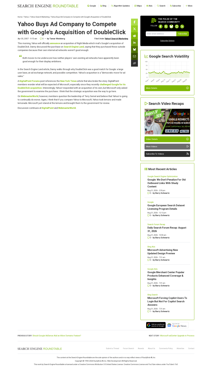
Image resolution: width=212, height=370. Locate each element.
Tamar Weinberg (57, 38)
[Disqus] (73, 144)
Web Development (114, 361)
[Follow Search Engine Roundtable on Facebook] (161, 26)
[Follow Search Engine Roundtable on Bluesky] (171, 26)
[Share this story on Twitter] (134, 28)
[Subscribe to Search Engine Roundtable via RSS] (182, 26)
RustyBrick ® (98, 361)
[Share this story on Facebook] (134, 22)
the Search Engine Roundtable (80, 357)
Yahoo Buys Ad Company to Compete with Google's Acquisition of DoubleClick (81, 17)
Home (20, 17)
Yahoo (26, 17)
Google (150, 202)
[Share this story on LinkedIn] (134, 42)
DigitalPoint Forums (30, 81)
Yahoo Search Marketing (39, 17)
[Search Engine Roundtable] (40, 349)
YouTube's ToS (172, 364)
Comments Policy (166, 348)
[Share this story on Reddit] (134, 35)
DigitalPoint (48, 108)
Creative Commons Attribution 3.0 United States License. (101, 364)
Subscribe (182, 34)
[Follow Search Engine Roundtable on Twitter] (166, 26)
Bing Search (152, 295)
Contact (191, 348)
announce (55, 43)
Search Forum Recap (156, 224)
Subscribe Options (167, 41)
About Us (151, 348)
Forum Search (128, 348)
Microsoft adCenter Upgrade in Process (177, 335)
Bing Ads (151, 247)
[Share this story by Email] (134, 56)
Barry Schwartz (162, 193)
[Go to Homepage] (48, 6)
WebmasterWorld (29, 96)
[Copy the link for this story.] (134, 63)
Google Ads (152, 269)
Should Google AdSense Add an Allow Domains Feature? (57, 335)
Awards (141, 348)
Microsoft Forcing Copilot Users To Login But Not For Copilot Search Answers (167, 301)
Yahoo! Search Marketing (116, 38)
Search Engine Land (74, 46)
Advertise (180, 348)
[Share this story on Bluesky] (134, 49)
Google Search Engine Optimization (162, 176)
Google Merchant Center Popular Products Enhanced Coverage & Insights (165, 276)
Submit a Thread (112, 348)
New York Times (68, 81)
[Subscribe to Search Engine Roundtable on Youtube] (177, 26)
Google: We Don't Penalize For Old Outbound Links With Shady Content (166, 183)
